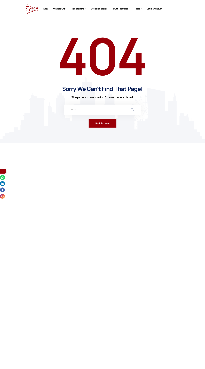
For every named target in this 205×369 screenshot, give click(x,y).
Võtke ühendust (154, 8)
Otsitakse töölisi (99, 8)
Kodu (46, 8)
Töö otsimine (78, 8)
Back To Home (102, 123)
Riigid (137, 8)
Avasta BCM (59, 8)
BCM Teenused (120, 8)
